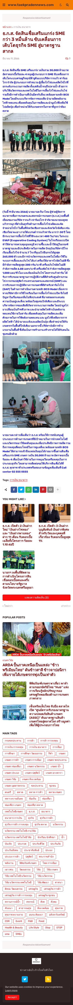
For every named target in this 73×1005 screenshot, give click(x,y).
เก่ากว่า (65, 606)
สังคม (54, 901)
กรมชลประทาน (13, 740)
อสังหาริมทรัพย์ (57, 914)
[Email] (50, 490)
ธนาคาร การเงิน (13, 818)
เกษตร (62, 753)
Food (41, 921)
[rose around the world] (33, 979)
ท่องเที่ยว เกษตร (13, 805)
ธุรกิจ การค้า (46, 818)
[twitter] (25, 979)
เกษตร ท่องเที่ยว (13, 766)
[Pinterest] (43, 490)
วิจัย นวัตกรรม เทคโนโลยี (18, 882)
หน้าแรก (7, 27)
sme (7, 934)
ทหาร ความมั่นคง (14, 798)
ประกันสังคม (11, 850)
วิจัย (38, 869)
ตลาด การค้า (36, 792)
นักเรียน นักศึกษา (46, 837)
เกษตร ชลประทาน (57, 760)
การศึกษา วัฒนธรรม (31, 753)
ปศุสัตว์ (29, 856)
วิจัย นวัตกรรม (45, 876)
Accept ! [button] (12, 997)
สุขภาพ (59, 908)
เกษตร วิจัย (10, 779)
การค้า (30, 740)
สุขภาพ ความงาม (14, 914)
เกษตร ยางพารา (54, 772)
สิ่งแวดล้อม (43, 908)
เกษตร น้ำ (56, 766)
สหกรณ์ (30, 901)
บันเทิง (8, 843)
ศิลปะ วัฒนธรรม (13, 888)
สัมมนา (9, 908)
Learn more (11, 990)
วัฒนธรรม (24, 869)
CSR (7, 921)
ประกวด (22, 843)
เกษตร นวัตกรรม (36, 766)
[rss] (48, 979)
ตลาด (20, 792)
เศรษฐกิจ (33, 888)
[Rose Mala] (17, 979)
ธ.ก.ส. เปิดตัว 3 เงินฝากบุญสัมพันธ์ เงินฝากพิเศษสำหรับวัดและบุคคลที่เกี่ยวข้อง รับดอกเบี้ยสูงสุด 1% (54, 533)
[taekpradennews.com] (56, 979)
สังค (42, 901)
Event (19, 921)
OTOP (59, 927)
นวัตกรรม (58, 824)
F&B (30, 921)
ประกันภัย (55, 843)
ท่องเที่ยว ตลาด (35, 805)
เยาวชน (9, 869)
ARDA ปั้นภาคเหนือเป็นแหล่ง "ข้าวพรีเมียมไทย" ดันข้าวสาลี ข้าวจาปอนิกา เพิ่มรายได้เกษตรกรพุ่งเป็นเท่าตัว (34, 670)
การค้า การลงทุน (49, 740)
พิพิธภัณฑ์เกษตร (28, 863)
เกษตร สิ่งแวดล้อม (31, 779)
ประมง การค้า (12, 856)
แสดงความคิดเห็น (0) (37, 597)
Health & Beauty (14, 927)
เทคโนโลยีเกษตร (14, 811)
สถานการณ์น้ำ (12, 901)
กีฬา (50, 753)
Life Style (34, 927)
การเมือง (57, 747)
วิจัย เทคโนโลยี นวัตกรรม (18, 876)
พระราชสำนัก (46, 856)
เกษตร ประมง (12, 772)
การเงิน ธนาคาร (22, 27)
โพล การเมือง (50, 863)
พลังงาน (9, 863)
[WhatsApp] (28, 490)
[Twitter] (21, 490)
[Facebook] (14, 490)
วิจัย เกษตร (52, 869)
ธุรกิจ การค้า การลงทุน (17, 824)
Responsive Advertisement (36, 18)
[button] (4, 5)
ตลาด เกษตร (55, 792)
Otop (47, 927)
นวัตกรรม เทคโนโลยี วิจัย (18, 837)
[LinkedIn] (36, 490)
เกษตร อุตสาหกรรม (15, 785)
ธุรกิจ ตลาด (41, 824)
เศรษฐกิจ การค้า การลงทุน (18, 895)
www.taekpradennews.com (31, 5)
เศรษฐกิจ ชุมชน (46, 895)
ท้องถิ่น (32, 798)
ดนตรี (8, 792)
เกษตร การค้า (12, 760)
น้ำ (62, 837)
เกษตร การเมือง (33, 760)
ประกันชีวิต (38, 843)
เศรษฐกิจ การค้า (52, 888)
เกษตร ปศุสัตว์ (32, 772)
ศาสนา (58, 882)
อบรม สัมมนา (36, 914)
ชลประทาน (37, 785)
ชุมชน (52, 785)
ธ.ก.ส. (32, 811)
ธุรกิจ (31, 818)
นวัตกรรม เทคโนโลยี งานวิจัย (20, 830)
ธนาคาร (45, 811)
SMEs (19, 934)
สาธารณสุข (25, 908)
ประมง (48, 850)
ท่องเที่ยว (46, 798)
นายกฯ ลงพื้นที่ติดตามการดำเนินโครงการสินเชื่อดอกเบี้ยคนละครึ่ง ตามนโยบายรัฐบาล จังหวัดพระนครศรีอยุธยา (18, 580)
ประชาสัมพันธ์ (31, 850)
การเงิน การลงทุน (14, 747)
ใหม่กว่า (8, 606)
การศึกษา (10, 753)
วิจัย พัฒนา (43, 882)
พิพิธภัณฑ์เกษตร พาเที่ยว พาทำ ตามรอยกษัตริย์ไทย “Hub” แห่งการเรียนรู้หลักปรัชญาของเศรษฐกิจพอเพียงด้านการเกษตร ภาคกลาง (49, 691)
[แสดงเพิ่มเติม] (57, 490)
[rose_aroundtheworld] (40, 979)
